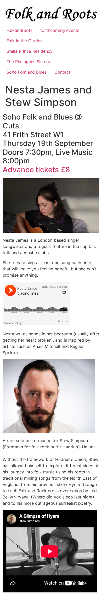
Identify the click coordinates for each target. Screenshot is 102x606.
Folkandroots (19, 30)
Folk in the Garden (25, 40)
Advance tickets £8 (36, 169)
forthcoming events (59, 30)
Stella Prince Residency (30, 51)
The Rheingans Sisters (28, 61)
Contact (62, 72)
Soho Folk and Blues (27, 72)
